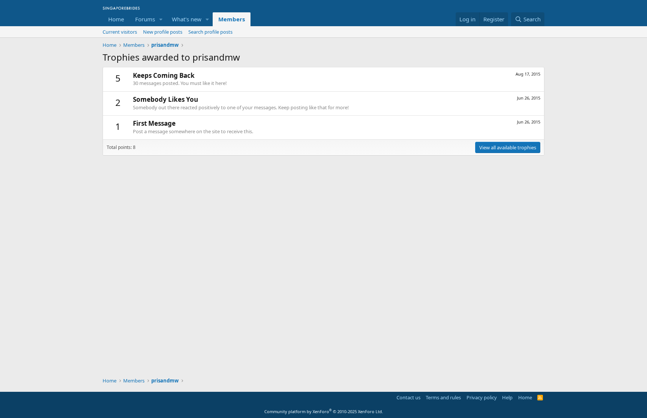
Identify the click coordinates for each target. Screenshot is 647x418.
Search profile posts (210, 31)
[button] (161, 19)
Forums (145, 19)
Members (231, 19)
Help (507, 397)
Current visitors (120, 31)
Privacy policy (482, 397)
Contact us (408, 397)
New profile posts (162, 31)
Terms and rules (443, 397)
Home (116, 19)
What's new (186, 19)
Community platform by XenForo (323, 411)
